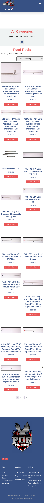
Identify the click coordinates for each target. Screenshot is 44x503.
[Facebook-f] (3, 459)
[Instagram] (6, 459)
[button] (40, 4)
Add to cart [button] (11, 104)
